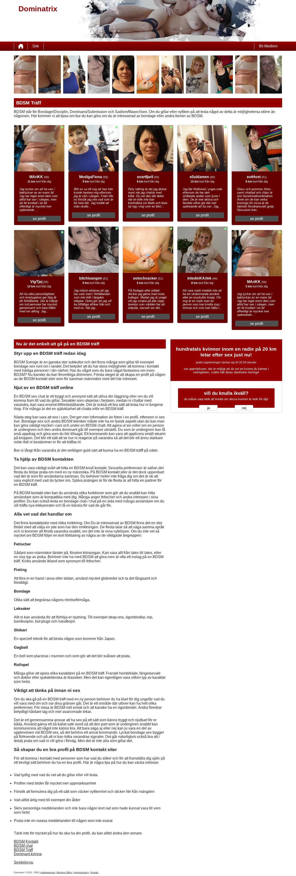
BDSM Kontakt (26, 841)
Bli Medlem (268, 46)
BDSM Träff (23, 850)
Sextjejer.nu (23, 862)
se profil (39, 219)
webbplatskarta (47, 872)
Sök (35, 46)
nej (244, 408)
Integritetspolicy (81, 872)
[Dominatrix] (21, 46)
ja (208, 408)
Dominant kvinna (28, 854)
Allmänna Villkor (64, 872)
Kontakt (94, 872)
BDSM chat (23, 846)
